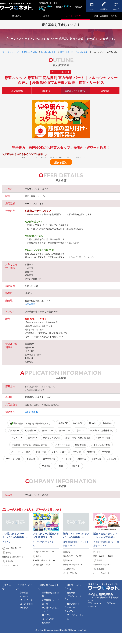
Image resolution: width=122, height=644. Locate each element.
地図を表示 (30, 304)
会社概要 (71, 592)
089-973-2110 (31, 411)
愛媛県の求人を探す (30, 52)
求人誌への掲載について (50, 609)
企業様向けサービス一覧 (50, 601)
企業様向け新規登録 (50, 594)
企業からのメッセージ (75, 90)
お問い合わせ (73, 603)
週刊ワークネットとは (75, 586)
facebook (71, 607)
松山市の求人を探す (49, 52)
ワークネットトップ (10, 52)
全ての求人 (17, 15)
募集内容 (46, 90)
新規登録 (24, 592)
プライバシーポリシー (75, 598)
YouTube (71, 611)
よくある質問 (26, 603)
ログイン (24, 596)
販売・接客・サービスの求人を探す (74, 52)
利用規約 (24, 607)
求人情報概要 (17, 90)
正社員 (46, 15)
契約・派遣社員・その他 (105, 15)
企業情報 (105, 90)
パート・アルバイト (75, 15)
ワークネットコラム (75, 616)
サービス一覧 (26, 599)
